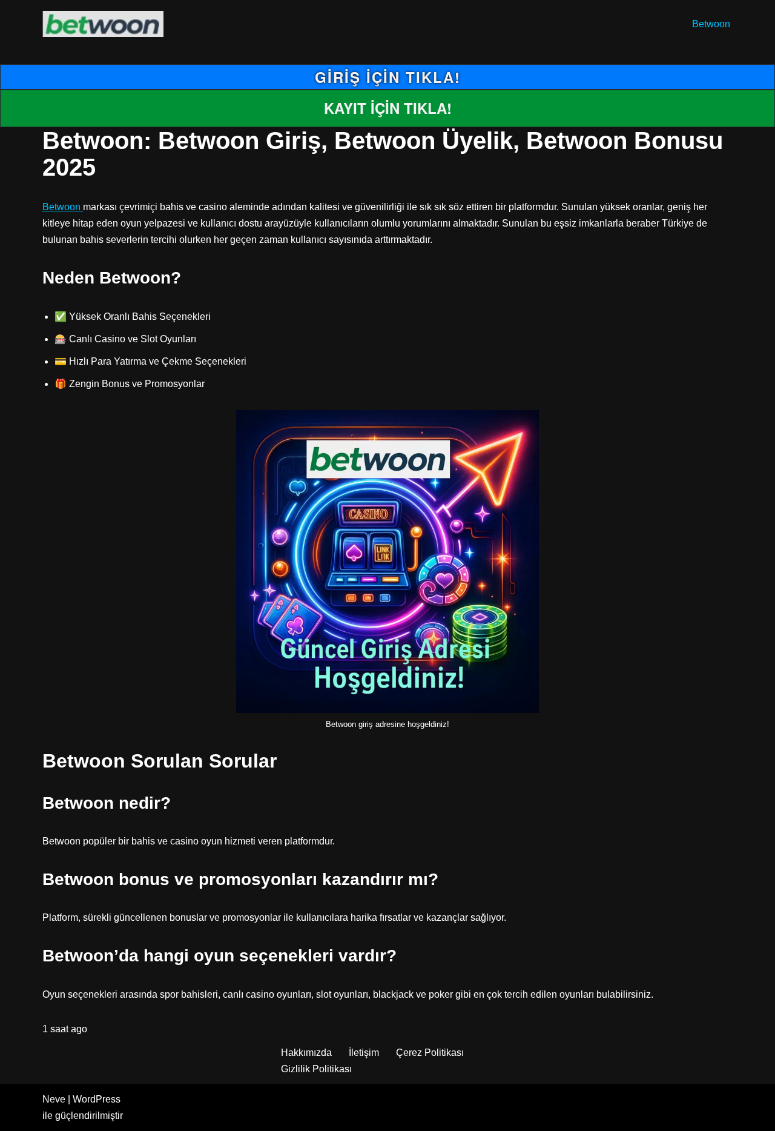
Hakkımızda (306, 1052)
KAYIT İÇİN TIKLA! (388, 108)
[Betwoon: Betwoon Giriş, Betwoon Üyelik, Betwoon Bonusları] (106, 24)
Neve (53, 1099)
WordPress (96, 1099)
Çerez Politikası (430, 1052)
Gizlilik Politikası (316, 1069)
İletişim (364, 1052)
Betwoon (711, 24)
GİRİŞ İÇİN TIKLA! (388, 77)
